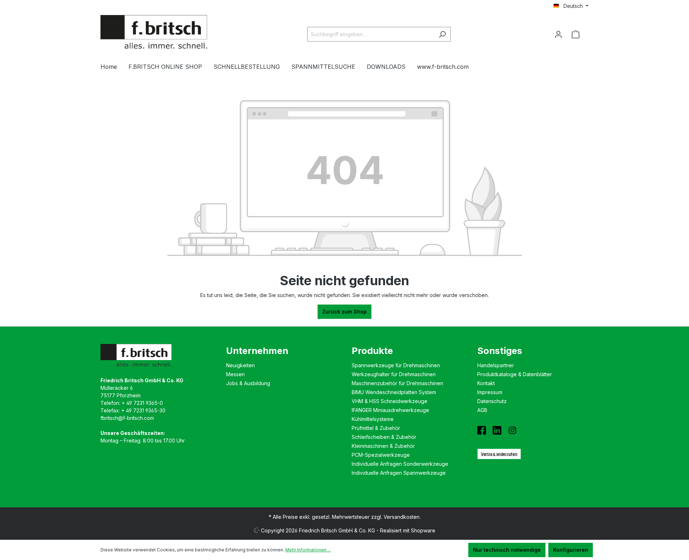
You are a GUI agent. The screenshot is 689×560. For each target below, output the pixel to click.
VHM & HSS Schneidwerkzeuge (389, 401)
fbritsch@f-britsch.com (127, 418)
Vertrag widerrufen (499, 453)
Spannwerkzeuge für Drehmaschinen (396, 365)
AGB (482, 410)
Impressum (489, 392)
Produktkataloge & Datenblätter (514, 374)
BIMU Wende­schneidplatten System (394, 392)
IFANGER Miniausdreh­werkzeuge (390, 410)
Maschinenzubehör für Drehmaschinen (397, 383)
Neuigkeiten (240, 365)
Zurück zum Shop (344, 311)
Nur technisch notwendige (507, 550)
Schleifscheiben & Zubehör (384, 437)
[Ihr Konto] (558, 34)
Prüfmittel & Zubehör (376, 428)
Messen (235, 374)
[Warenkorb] (578, 34)
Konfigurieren (570, 550)
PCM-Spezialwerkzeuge (381, 455)
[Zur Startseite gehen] (154, 33)
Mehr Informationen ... (308, 549)
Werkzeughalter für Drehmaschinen (394, 374)
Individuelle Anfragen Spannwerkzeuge (399, 473)
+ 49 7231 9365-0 (142, 403)
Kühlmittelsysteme (373, 419)
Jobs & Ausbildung (248, 383)
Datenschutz (492, 401)
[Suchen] (442, 34)
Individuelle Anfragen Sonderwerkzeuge (400, 464)
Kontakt (486, 383)
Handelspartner (495, 365)
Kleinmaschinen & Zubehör (383, 446)
